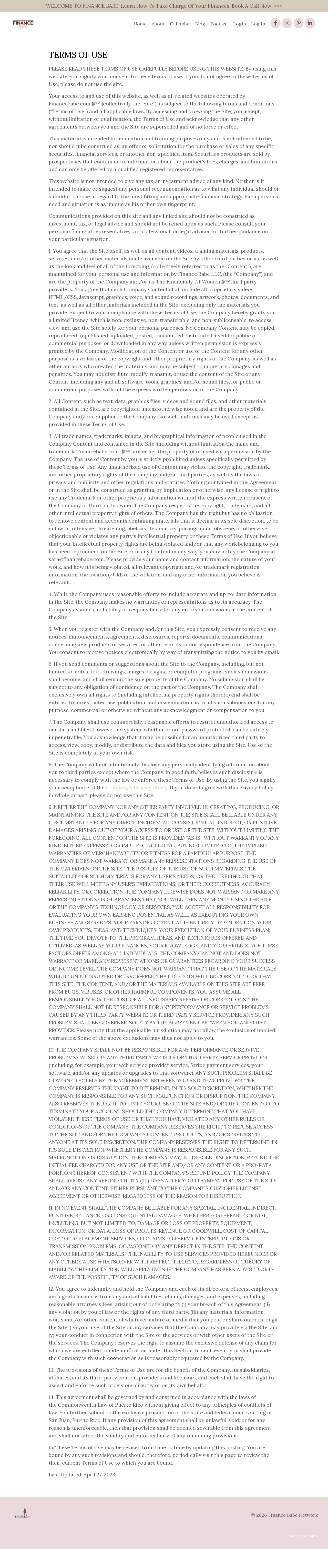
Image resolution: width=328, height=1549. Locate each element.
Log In (258, 24)
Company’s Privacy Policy (137, 787)
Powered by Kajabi (302, 1536)
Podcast (219, 24)
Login (239, 24)
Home (140, 24)
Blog (200, 24)
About (158, 24)
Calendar (180, 24)
